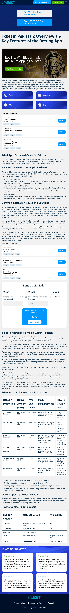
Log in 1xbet (58, 2)
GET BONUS (34, 322)
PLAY (61, 120)
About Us (51, 603)
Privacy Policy (19, 603)
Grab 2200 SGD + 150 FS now (33, 22)
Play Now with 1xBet (14, 69)
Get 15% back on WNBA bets (32, 13)
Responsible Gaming (36, 603)
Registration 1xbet (42, 2)
